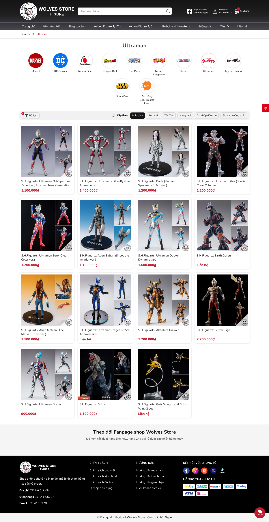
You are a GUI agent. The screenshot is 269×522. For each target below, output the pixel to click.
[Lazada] (213, 471)
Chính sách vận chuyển (104, 476)
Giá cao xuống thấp (234, 115)
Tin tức (224, 26)
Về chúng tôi (51, 26)
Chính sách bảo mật (102, 470)
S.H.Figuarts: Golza (92, 404)
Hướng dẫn (205, 26)
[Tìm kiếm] (168, 11)
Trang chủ (28, 26)
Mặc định (137, 115)
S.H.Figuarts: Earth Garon (214, 256)
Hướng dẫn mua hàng (150, 470)
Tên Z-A (169, 115)
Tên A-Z (153, 115)
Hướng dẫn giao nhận (150, 482)
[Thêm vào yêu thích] (69, 155)
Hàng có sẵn (76, 26)
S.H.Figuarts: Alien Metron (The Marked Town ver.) (42, 332)
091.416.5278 (44, 497)
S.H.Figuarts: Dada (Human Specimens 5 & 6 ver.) (156, 183)
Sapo (168, 517)
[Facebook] (186, 471)
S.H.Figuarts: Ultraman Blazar (41, 404)
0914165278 (38, 503)
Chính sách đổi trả (101, 482)
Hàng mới (185, 115)
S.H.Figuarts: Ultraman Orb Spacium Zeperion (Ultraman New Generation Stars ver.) (45, 185)
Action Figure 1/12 (107, 26)
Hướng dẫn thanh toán (150, 476)
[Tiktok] (222, 471)
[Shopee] (204, 471)
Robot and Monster (175, 26)
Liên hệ (242, 26)
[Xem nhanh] (69, 147)
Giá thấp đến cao (207, 115)
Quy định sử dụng (100, 488)
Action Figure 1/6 (141, 26)
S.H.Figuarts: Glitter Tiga (213, 330)
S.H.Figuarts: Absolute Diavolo (158, 330)
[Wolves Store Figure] (46, 11)
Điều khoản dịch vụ (148, 488)
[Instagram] (195, 471)
